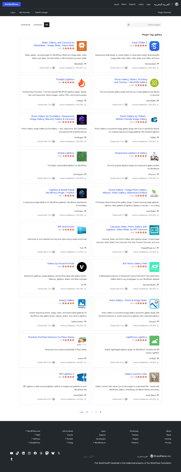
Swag (69, 443)
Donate (69, 439)
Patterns (135, 443)
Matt (37, 435)
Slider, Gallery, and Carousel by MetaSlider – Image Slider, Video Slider (54, 44)
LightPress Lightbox (136, 337)
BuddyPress (34, 443)
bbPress (35, 439)
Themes (135, 435)
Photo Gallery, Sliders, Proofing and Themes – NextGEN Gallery (130, 80)
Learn (103, 431)
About (168, 431)
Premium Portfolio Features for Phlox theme (51, 337)
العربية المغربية (142, 456)
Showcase (134, 431)
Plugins (135, 439)
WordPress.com (32, 431)
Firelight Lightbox (65, 79)
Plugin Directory (164, 12)
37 (87, 412)
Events (70, 435)
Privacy (168, 443)
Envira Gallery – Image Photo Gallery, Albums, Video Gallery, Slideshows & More (125, 191)
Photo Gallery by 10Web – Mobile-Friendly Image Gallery (131, 117)
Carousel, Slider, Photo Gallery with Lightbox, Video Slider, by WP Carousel (126, 228)
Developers (101, 439)
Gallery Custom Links (136, 374)
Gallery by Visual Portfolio (60, 263)
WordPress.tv (99, 443)
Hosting (168, 439)
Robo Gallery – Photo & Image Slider (128, 300)
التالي (81, 412)
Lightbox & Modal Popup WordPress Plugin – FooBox (60, 191)
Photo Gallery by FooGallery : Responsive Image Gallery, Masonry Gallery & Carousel (52, 117)
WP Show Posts (66, 226)
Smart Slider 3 (139, 42)
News (169, 435)
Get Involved (67, 431)
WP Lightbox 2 (66, 374)
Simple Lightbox (66, 153)
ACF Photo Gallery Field (135, 263)
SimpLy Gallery (66, 300)
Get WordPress (11, 4)
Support (102, 435)
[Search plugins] (128, 24)
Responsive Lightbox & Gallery (131, 153)
